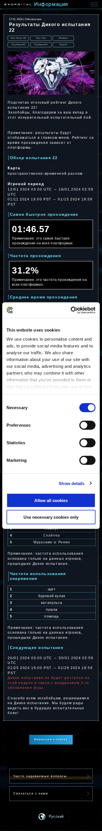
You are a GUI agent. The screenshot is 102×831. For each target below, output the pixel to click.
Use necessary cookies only (51, 517)
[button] (51, 816)
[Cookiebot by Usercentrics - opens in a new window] (71, 310)
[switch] (87, 425)
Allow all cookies (51, 500)
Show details (71, 483)
